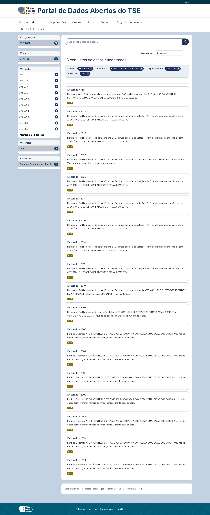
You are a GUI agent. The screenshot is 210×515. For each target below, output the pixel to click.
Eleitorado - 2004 (76, 351)
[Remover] (91, 68)
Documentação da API (132, 489)
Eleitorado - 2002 (76, 373)
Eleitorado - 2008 (76, 307)
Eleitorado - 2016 (76, 220)
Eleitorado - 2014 (76, 242)
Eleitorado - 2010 (76, 285)
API (116, 489)
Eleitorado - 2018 (76, 198)
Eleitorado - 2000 (76, 394)
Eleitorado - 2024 (76, 133)
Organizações (58, 22)
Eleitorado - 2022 (76, 155)
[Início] (21, 29)
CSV (70, 103)
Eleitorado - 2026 (76, 111)
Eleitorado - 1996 (76, 438)
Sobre (90, 22)
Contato (105, 22)
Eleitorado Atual (76, 89)
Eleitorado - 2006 (76, 329)
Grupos (76, 22)
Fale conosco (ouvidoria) (87, 509)
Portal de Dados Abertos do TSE (88, 11)
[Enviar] (185, 42)
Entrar (186, 2)
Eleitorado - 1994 (76, 460)
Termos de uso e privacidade (113, 509)
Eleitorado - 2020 (76, 176)
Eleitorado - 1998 (76, 416)
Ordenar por (147, 53)
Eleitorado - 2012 (76, 264)
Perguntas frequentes (129, 22)
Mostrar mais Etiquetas (32, 135)
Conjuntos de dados (31, 22)
